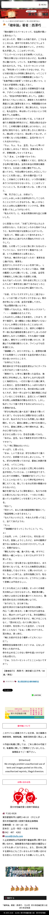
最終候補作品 (34, 681)
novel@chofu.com (14, 836)
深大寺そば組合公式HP (24, 872)
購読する (10, 898)
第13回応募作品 (23, 681)
